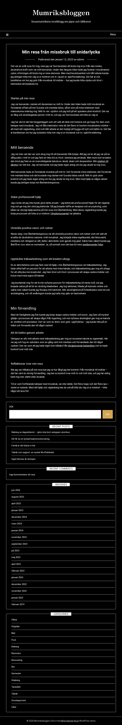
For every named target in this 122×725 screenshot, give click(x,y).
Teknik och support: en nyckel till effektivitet (32, 452)
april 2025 (16, 503)
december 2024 (19, 517)
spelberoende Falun (92, 244)
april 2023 (16, 564)
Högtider (15, 626)
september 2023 (19, 544)
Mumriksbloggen (61, 12)
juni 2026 (15, 490)
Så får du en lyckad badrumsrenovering (30, 439)
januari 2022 (17, 597)
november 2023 (19, 537)
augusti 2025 (17, 496)
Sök (11, 406)
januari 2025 (17, 510)
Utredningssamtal (60, 213)
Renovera (16, 653)
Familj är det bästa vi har (23, 445)
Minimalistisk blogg (70, 721)
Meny (113, 34)
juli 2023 (15, 550)
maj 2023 (15, 557)
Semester (16, 673)
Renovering (16, 660)
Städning (15, 680)
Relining (15, 646)
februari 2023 (17, 570)
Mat (13, 633)
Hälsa (14, 619)
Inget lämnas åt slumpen (23, 459)
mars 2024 (16, 523)
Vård (13, 707)
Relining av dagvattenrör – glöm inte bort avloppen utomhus (40, 432)
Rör (13, 666)
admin (80, 59)
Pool (13, 640)
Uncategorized (18, 700)
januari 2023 (17, 577)
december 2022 (19, 584)
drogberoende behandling (81, 345)
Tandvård (15, 687)
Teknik (14, 693)
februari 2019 (17, 604)
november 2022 (19, 591)
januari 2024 (17, 530)
